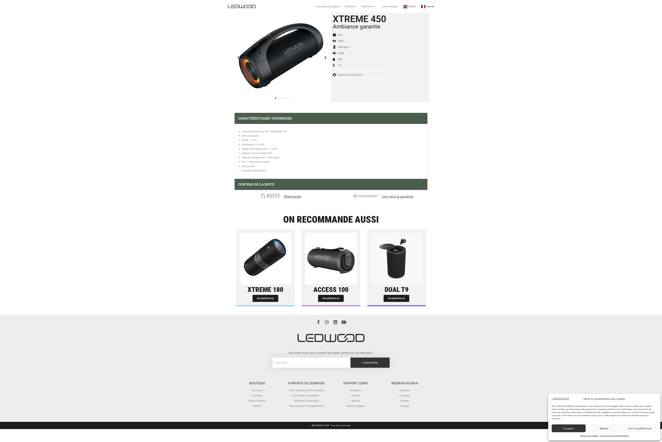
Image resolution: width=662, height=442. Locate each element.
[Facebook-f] (318, 322)
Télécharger (293, 196)
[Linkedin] (335, 322)
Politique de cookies (589, 435)
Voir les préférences (640, 428)
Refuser (604, 428)
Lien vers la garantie (397, 196)
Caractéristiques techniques (265, 118)
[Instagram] (327, 322)
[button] (238, 57)
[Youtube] (344, 322)
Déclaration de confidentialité (614, 435)
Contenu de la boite (256, 184)
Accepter (568, 428)
